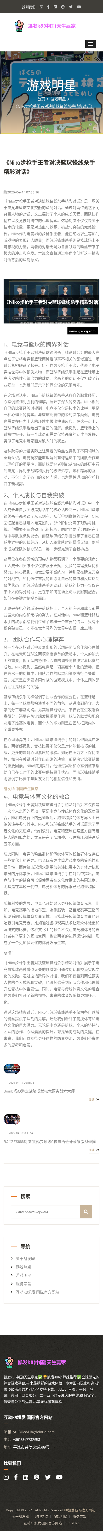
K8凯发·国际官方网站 (79, 1510)
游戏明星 (58, 99)
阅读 (92, 1100)
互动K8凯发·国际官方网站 (37, 1292)
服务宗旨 (23, 1284)
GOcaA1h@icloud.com (36, 1431)
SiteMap (73, 1523)
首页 (41, 99)
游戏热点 (23, 1267)
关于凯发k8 (25, 1258)
